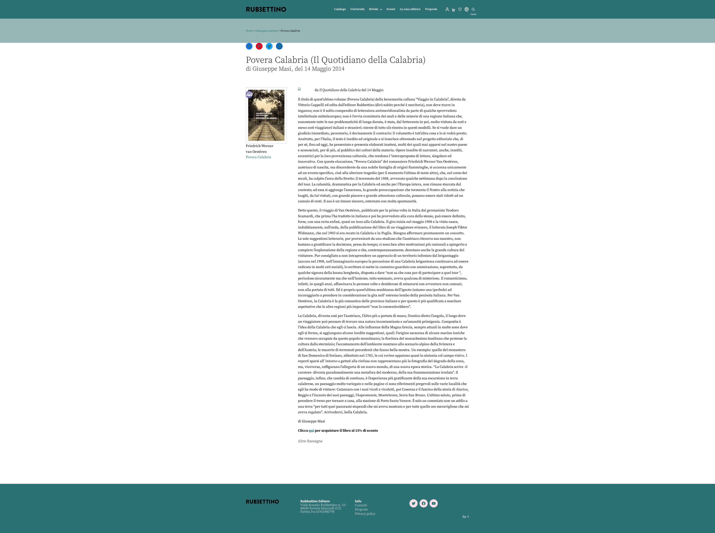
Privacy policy (365, 514)
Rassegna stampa (266, 31)
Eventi (391, 9)
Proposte (431, 9)
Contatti (361, 505)
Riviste (373, 9)
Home (249, 31)
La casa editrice (410, 9)
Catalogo (340, 9)
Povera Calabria (258, 157)
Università (357, 9)
